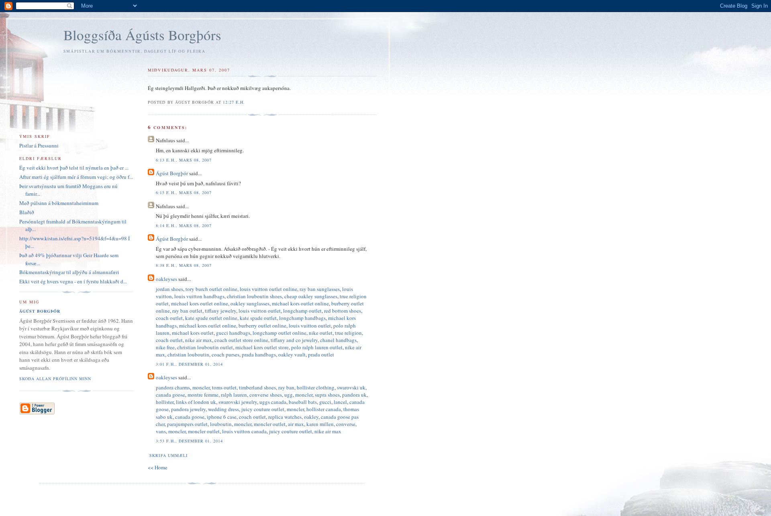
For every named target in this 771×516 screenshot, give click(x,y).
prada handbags (259, 354)
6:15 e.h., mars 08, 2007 (183, 192)
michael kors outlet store (262, 347)
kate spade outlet (258, 317)
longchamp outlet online (279, 332)
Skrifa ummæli (168, 455)
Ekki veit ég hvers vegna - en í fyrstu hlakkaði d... (73, 281)
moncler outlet (270, 424)
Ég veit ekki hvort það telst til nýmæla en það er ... (73, 167)
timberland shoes (257, 387)
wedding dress (223, 409)
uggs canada (272, 401)
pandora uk (354, 394)
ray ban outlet (187, 310)
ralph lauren (234, 394)
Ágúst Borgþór (172, 173)
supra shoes (327, 394)
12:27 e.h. (234, 102)
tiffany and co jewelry (294, 340)
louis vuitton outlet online (268, 289)
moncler (201, 387)
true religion (348, 332)
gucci (325, 401)
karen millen (320, 424)
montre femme (203, 394)
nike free (165, 347)
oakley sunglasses (249, 303)
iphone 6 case (222, 416)
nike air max (198, 340)
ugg (288, 394)
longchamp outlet (302, 310)
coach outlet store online (241, 340)
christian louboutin (188, 354)
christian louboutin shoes (254, 296)
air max (296, 424)
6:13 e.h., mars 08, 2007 (183, 160)
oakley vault (292, 354)
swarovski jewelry (237, 401)
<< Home (157, 467)
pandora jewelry (188, 409)
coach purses (225, 354)
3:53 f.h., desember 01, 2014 (189, 441)
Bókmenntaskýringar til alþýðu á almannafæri (69, 272)
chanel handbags (338, 340)
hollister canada (323, 409)
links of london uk (196, 401)
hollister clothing (316, 387)
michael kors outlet (193, 332)
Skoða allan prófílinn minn (55, 378)
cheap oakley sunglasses (310, 296)
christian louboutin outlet (205, 347)
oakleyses (166, 279)
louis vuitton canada (244, 431)
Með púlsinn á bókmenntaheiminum (58, 203)
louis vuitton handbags (199, 296)
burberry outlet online (262, 325)
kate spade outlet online (211, 317)
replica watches (285, 416)
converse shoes (265, 394)
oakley (311, 416)
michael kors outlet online (199, 303)
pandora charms (173, 387)
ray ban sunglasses (320, 289)
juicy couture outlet (262, 409)
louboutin (221, 424)
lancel (340, 401)
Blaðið (26, 212)
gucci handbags (233, 332)
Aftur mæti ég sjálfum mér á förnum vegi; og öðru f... (76, 176)
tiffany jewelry (220, 310)
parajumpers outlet (187, 424)
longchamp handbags (302, 317)
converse (345, 424)
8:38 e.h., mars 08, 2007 (183, 265)
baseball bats (303, 401)
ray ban (286, 387)
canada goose (170, 394)
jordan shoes (169, 289)
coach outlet (169, 317)
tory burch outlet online (211, 289)
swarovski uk (351, 387)
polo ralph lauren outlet (317, 347)
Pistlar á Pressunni (39, 145)
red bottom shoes (342, 310)
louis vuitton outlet (260, 310)
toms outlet (224, 387)
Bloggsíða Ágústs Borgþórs (142, 34)
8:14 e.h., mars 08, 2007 (183, 225)
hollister (164, 401)
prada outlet (321, 354)
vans (161, 431)
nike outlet (320, 332)
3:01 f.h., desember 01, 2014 (189, 364)
